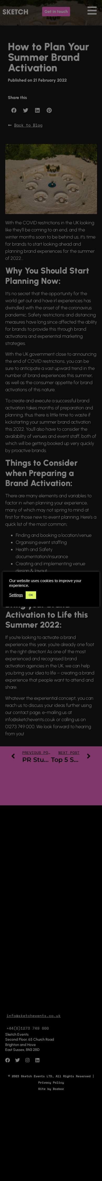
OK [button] (31, 595)
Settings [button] (16, 595)
